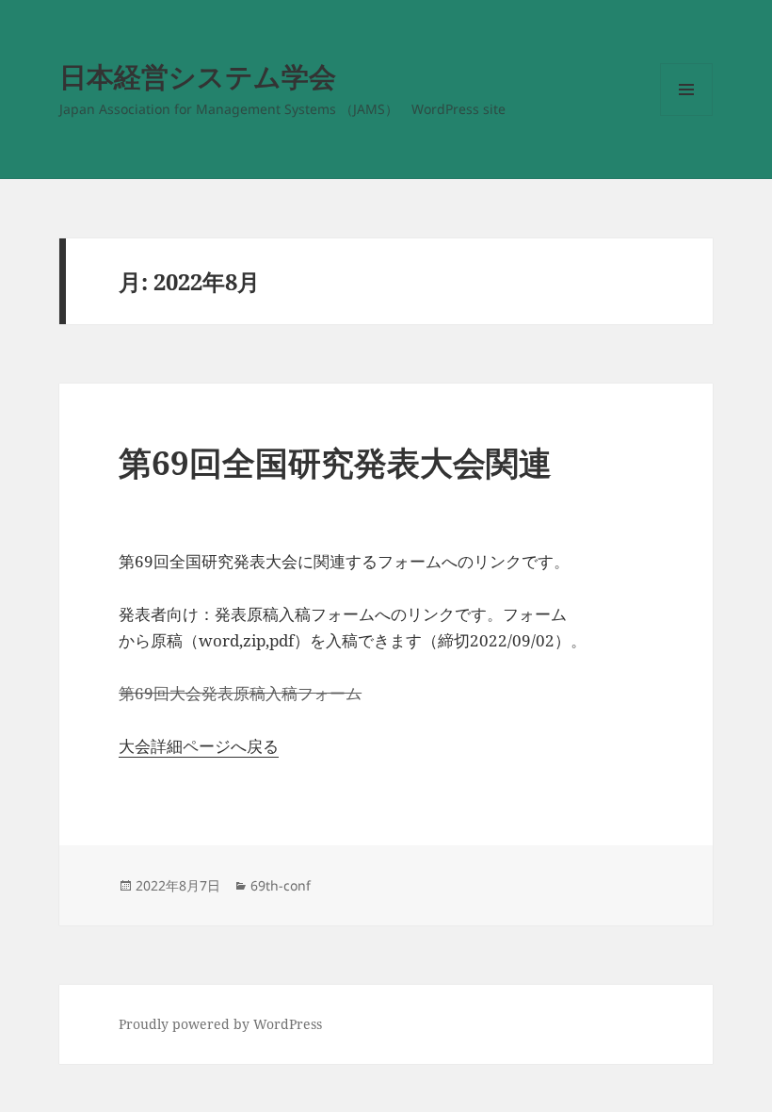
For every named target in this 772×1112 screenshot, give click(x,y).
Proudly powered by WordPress (220, 1024)
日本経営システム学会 (197, 75)
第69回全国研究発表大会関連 (335, 462)
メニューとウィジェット (686, 115)
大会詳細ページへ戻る (199, 746)
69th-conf (280, 885)
